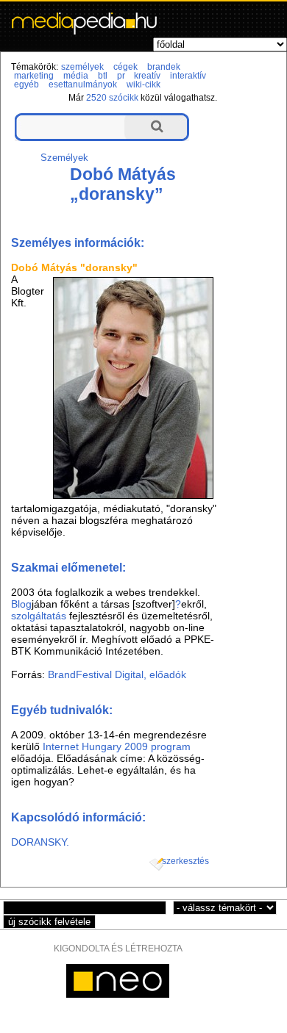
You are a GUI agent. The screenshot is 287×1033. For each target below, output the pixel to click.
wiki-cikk (143, 84)
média (75, 75)
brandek (163, 66)
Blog (21, 604)
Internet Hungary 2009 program (117, 746)
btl (102, 75)
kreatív (147, 75)
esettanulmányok (83, 84)
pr (121, 75)
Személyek (64, 157)
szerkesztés (185, 861)
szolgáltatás (38, 616)
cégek (125, 66)
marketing (34, 75)
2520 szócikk (112, 97)
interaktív (188, 75)
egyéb (26, 84)
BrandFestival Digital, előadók (117, 674)
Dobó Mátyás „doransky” (123, 184)
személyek (82, 66)
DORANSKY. (40, 842)
